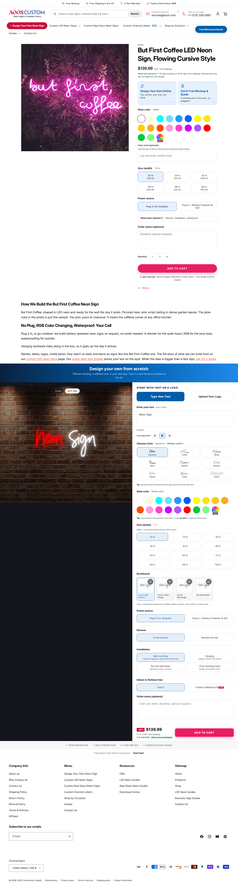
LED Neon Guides (130, 779)
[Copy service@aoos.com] (178, 12)
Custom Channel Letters (78, 792)
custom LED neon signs (41, 359)
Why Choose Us (18, 779)
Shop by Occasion (75, 798)
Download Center (130, 792)
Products (180, 779)
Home (178, 773)
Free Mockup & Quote (211, 29)
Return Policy (17, 798)
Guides (68, 804)
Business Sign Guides (187, 798)
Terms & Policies (18, 810)
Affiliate (13, 816)
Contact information (123, 880)
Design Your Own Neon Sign (80, 773)
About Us (14, 773)
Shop (178, 785)
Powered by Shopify (32, 880)
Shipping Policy (18, 792)
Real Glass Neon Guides (134, 785)
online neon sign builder (87, 359)
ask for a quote (206, 359)
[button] (64, 25)
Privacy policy (67, 880)
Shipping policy (103, 880)
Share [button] (145, 287)
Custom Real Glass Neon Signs (82, 785)
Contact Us (15, 785)
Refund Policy (17, 804)
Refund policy (51, 880)
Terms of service (85, 880)
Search (135, 13)
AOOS (20, 880)
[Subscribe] (69, 836)
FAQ (122, 773)
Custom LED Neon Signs (78, 779)
